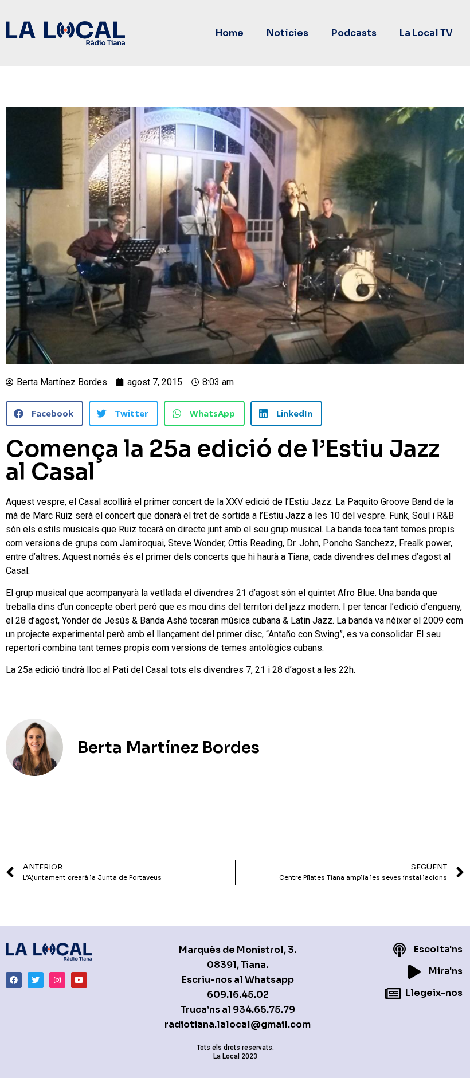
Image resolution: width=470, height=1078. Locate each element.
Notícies (287, 33)
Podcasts (354, 33)
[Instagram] (57, 980)
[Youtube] (79, 980)
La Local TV (426, 33)
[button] (44, 413)
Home (230, 33)
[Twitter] (36, 980)
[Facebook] (14, 980)
